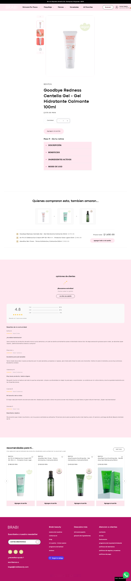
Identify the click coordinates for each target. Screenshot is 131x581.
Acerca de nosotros (55, 532)
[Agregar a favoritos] (32, 457)
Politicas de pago (105, 554)
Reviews (51, 550)
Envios (101, 535)
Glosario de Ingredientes (82, 535)
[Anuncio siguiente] (7, 5)
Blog (50, 539)
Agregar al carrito (21, 503)
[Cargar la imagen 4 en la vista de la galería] (40, 50)
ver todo (119, 449)
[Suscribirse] (37, 542)
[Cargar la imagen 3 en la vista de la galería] (40, 41)
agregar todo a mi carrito (102, 240)
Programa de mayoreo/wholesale (110, 543)
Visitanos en (53, 535)
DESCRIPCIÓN (54, 145)
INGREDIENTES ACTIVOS (59, 159)
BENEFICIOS (54, 152)
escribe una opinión (66, 296)
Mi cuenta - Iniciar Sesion (57, 543)
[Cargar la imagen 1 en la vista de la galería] (40, 24)
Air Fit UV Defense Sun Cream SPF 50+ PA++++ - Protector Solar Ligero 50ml (20, 460)
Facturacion (103, 539)
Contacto (102, 532)
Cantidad (50, 120)
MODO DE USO (55, 166)
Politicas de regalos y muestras (109, 550)
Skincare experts (79, 532)
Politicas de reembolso (107, 546)
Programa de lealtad (56, 546)
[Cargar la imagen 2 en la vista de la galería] (40, 33)
